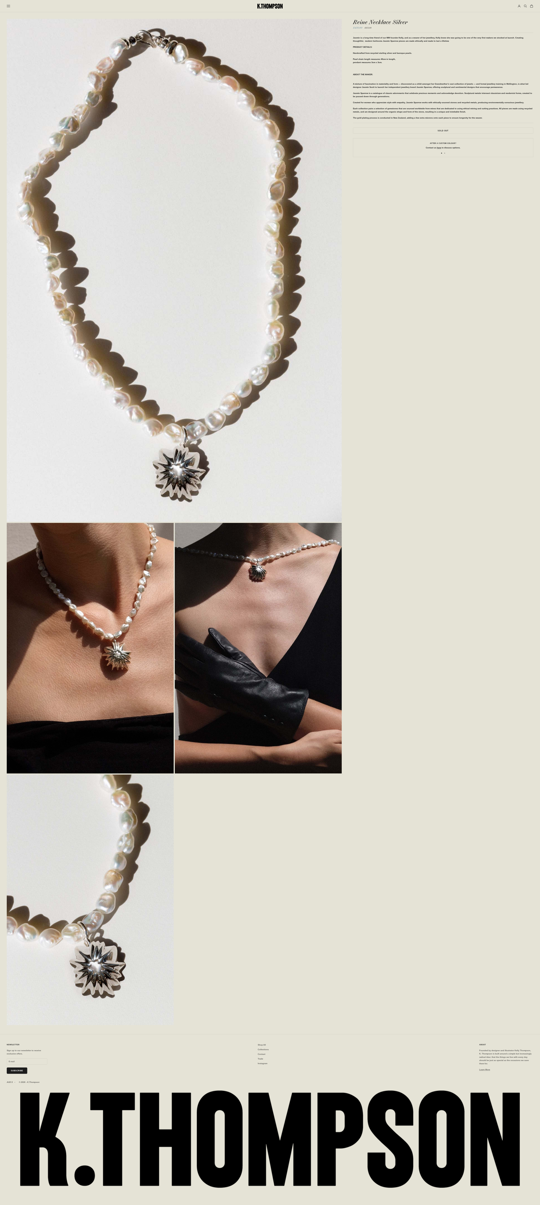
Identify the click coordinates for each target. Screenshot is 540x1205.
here (439, 148)
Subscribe (17, 1071)
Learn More (484, 1069)
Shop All (262, 1045)
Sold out (443, 131)
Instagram (262, 1063)
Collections (263, 1049)
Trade (260, 1059)
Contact (261, 1054)
